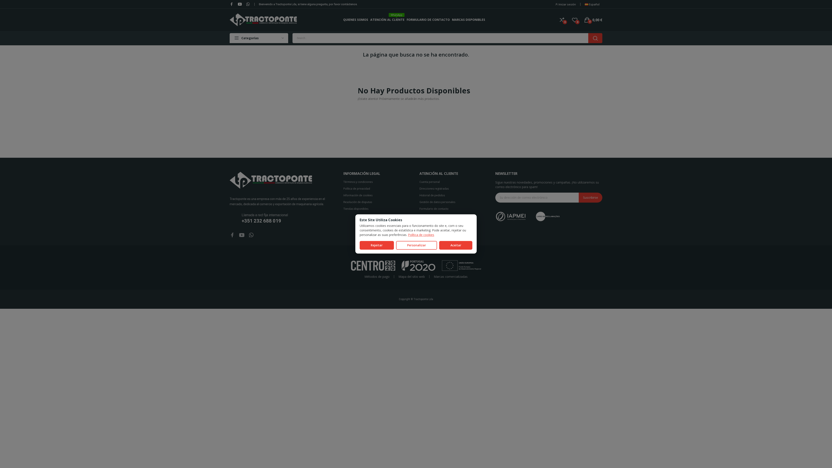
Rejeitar (377, 245)
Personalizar (416, 245)
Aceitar (455, 245)
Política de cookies (421, 235)
